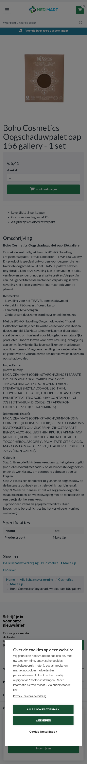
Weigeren (43, 720)
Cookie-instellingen (43, 731)
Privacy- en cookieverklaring (29, 696)
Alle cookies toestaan (43, 709)
